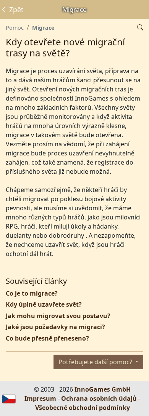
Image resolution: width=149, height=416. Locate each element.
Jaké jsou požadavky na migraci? (55, 327)
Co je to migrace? (32, 293)
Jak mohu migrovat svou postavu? (58, 316)
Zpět (15, 9)
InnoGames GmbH (102, 389)
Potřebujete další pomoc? (96, 362)
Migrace (43, 27)
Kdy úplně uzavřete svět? (44, 304)
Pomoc (15, 27)
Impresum (40, 398)
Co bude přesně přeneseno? (47, 338)
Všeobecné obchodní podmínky (82, 407)
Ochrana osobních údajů (99, 398)
